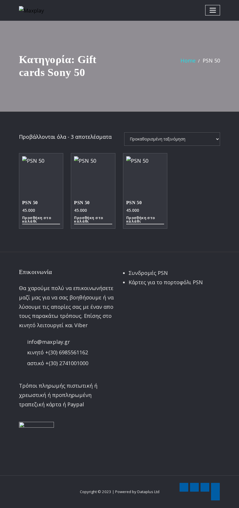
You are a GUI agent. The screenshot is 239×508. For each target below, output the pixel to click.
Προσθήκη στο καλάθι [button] (36, 220)
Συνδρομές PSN (148, 272)
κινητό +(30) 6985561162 (57, 352)
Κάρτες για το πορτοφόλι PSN (166, 282)
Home (188, 60)
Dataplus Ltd (148, 491)
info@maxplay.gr (48, 341)
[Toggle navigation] (212, 10)
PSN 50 (211, 60)
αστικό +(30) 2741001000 (57, 363)
